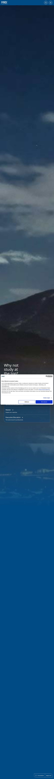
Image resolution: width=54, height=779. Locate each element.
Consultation (41, 775)
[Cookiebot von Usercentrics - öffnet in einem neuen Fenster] (46, 376)
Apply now (48, 775)
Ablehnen (27, 401)
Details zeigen (46, 397)
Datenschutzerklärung (44, 389)
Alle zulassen (44, 401)
